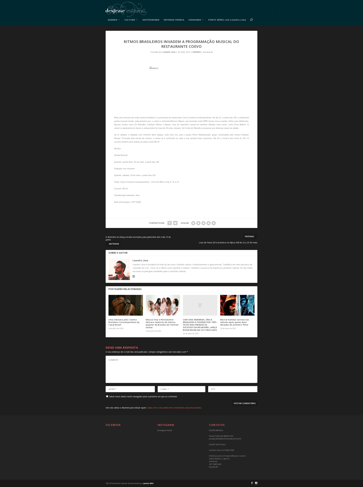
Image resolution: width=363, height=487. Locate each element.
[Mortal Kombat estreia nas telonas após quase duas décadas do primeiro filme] (237, 305)
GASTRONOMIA (151, 20)
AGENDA (112, 20)
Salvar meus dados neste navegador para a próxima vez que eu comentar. (143, 396)
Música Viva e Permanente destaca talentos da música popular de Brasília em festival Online (162, 323)
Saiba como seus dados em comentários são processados (174, 407)
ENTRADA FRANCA (174, 20)
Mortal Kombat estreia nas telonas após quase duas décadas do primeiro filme (234, 322)
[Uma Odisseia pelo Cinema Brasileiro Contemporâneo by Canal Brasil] (125, 305)
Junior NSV (148, 483)
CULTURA (129, 20)
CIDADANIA (194, 20)
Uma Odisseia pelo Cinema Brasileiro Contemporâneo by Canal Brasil (124, 322)
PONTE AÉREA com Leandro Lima (227, 20)
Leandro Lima (169, 52)
